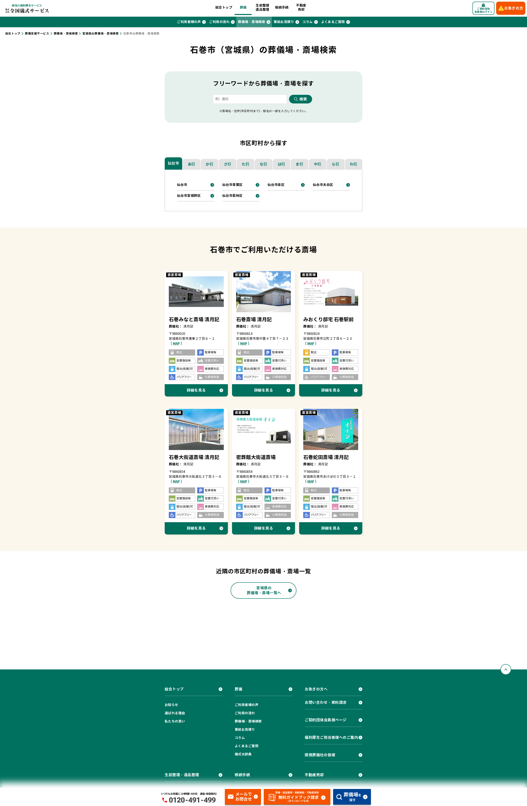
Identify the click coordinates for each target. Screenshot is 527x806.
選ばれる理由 (175, 713)
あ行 (191, 164)
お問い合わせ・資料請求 (326, 702)
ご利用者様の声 (189, 22)
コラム (307, 22)
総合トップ (223, 7)
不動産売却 (301, 7)
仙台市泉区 (276, 185)
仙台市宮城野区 (189, 196)
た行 (245, 164)
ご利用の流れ (219, 22)
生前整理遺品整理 (262, 7)
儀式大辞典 (243, 754)
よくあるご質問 (333, 22)
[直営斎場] (196, 291)
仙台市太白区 (323, 185)
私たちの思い (175, 721)
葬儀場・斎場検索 (251, 22)
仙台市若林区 (232, 196)
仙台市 (173, 163)
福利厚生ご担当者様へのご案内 (331, 737)
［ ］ (176, 343)
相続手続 (282, 7)
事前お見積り (284, 22)
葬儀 (243, 7)
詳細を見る (196, 390)
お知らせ (171, 705)
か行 (209, 164)
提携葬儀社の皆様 (320, 755)
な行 (263, 164)
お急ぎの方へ (316, 689)
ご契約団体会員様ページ (326, 720)
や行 (317, 164)
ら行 (335, 164)
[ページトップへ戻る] (505, 669)
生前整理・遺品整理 (182, 774)
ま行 (299, 164)
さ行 (227, 164)
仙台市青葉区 (232, 185)
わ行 (353, 164)
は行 (281, 164)
